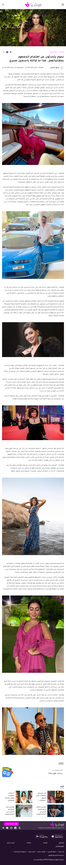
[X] (11, 52)
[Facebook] (7, 52)
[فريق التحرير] (62, 68)
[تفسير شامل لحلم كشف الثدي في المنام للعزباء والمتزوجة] (55, 811)
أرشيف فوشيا (53, 52)
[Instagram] (11, 828)
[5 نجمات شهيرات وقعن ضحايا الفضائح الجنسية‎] (24, 797)
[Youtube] (7, 828)
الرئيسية (61, 52)
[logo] (33, 4)
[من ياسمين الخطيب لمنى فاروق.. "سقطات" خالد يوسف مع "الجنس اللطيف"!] (55, 797)
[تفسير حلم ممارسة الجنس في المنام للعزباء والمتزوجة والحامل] (24, 811)
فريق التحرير (54, 67)
